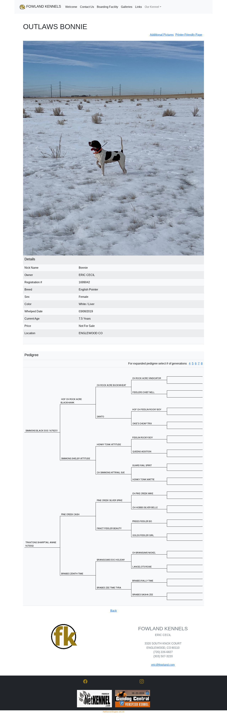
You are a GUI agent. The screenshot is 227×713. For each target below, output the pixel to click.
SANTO (100, 394)
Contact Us (87, 6)
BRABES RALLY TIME (142, 558)
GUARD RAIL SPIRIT (142, 443)
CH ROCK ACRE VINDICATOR (146, 356)
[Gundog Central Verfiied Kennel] (132, 676)
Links (138, 6)
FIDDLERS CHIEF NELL (143, 370)
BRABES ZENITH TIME (72, 551)
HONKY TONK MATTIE (143, 457)
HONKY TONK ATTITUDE (109, 422)
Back (113, 588)
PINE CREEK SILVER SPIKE (109, 478)
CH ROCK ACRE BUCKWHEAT (111, 363)
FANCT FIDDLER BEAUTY (109, 506)
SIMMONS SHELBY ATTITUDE (75, 436)
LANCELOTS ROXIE (142, 544)
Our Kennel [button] (152, 6)
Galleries (126, 6)
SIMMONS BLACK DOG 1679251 (42, 408)
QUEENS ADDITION (141, 429)
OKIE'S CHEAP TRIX (142, 401)
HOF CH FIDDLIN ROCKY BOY (146, 387)
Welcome (71, 6)
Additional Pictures (162, 34)
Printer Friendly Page (188, 34)
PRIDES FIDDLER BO (142, 499)
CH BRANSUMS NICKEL (144, 530)
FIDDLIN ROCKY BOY (142, 415)
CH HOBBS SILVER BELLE (145, 485)
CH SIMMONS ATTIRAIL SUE (111, 450)
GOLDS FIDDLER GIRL (143, 513)
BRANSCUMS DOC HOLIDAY (111, 537)
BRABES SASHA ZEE (142, 572)
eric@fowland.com (163, 642)
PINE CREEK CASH (70, 492)
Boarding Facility (107, 6)
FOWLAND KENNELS (43, 6)
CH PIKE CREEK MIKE (142, 471)
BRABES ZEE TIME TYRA (109, 565)
